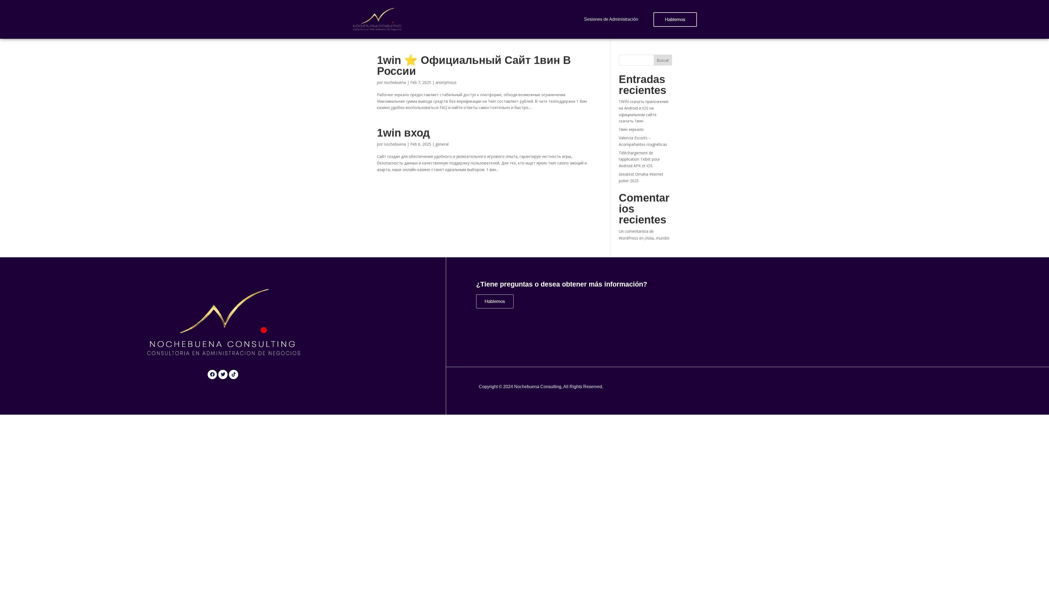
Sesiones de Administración (611, 19)
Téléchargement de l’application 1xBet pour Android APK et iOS (639, 159)
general (442, 144)
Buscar (663, 60)
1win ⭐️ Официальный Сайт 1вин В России (474, 65)
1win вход (403, 133)
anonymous (445, 82)
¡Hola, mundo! (657, 238)
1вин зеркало (631, 129)
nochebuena (395, 82)
